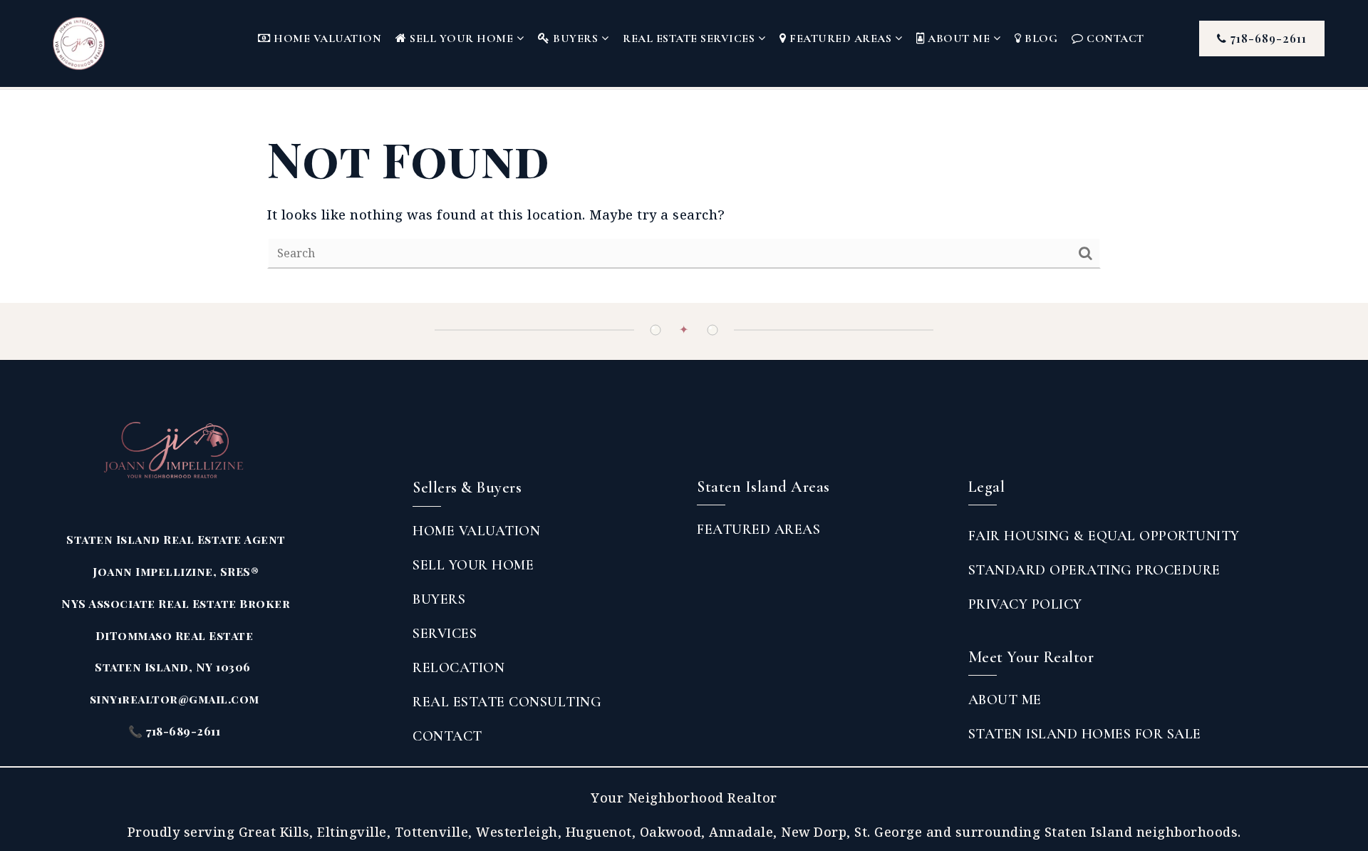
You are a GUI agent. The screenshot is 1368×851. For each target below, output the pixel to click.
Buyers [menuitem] (575, 38)
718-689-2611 (1267, 38)
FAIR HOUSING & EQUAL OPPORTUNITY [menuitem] (1104, 536)
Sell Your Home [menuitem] (462, 38)
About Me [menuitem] (959, 38)
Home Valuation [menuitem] (326, 38)
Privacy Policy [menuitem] (1025, 604)
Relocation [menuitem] (458, 667)
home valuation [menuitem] (476, 531)
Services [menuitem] (445, 633)
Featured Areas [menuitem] (841, 38)
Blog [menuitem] (1040, 38)
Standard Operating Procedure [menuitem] (1094, 570)
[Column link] (101, 43)
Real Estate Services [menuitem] (690, 38)
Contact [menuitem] (1114, 38)
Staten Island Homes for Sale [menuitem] (1084, 734)
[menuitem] (696, 559)
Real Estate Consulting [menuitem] (507, 702)
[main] (684, 197)
